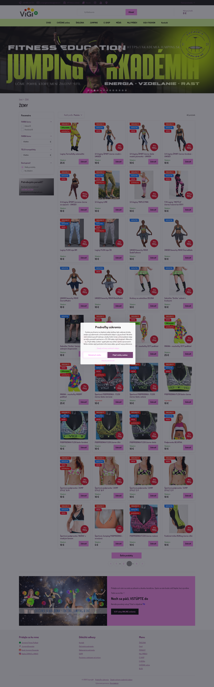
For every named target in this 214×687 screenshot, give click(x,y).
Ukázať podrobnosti (108, 361)
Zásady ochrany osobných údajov (108, 348)
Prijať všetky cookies (120, 355)
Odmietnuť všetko (94, 355)
